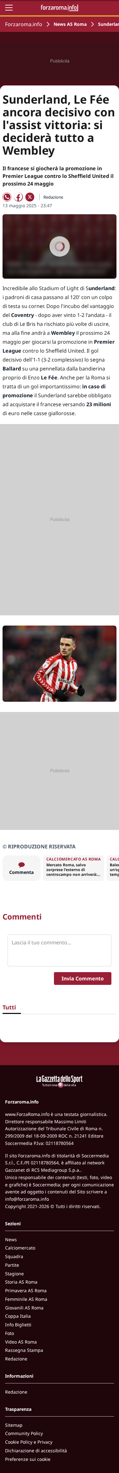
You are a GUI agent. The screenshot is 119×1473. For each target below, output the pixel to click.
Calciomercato (20, 1248)
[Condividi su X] (29, 197)
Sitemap (14, 1425)
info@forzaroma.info (27, 1199)
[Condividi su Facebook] (18, 197)
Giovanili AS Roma (24, 1308)
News (11, 1239)
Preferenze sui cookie (27, 1459)
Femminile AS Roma (26, 1299)
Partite (12, 1265)
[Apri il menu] (9, 7)
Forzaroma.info (23, 24)
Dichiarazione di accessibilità (36, 1450)
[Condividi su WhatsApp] (7, 197)
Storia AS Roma (21, 1282)
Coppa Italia (18, 1316)
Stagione (14, 1274)
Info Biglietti (18, 1325)
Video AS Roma (21, 1342)
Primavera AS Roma (26, 1290)
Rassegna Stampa (24, 1350)
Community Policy (24, 1433)
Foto (9, 1333)
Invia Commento (83, 978)
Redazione (16, 1359)
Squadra (14, 1256)
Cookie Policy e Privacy (28, 1442)
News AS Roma (70, 24)
